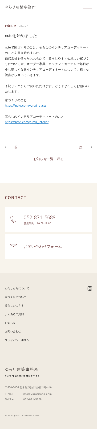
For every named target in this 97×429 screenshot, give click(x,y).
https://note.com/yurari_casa (25, 105)
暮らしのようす (14, 305)
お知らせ (10, 322)
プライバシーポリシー (18, 340)
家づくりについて (16, 297)
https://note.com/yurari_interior (26, 122)
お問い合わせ (13, 331)
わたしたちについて (17, 288)
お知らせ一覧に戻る (48, 159)
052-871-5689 (32, 399)
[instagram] (90, 289)
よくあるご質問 (14, 314)
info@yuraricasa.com (37, 394)
